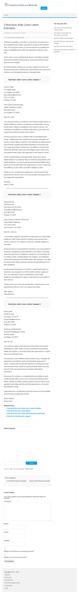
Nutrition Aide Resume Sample (19, 416)
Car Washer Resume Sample (15, 481)
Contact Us (8, 577)
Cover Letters (12, 37)
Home (6, 15)
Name (6, 524)
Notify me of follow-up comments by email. (19, 551)
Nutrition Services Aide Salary (18, 411)
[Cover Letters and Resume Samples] (20, 6)
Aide (11, 469)
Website (6, 540)
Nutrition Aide (20, 37)
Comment (8, 501)
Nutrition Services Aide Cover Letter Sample (24, 408)
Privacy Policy (9, 580)
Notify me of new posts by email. (15, 557)
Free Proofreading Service (12, 583)
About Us (7, 574)
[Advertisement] (27, 443)
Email (6, 532)
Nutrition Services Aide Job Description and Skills (26, 413)
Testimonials (8, 585)
